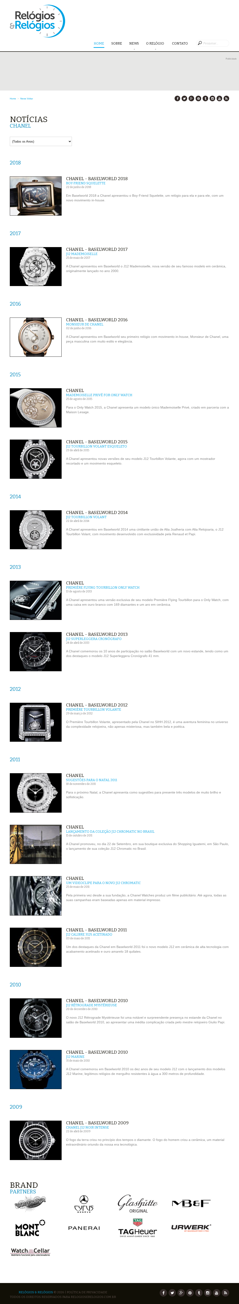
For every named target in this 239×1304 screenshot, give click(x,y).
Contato (180, 43)
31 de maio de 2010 (78, 1060)
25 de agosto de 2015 (79, 399)
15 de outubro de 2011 (79, 835)
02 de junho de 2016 (78, 328)
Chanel (75, 390)
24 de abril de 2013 (77, 642)
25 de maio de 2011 (77, 886)
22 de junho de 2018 (78, 187)
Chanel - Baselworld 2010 (97, 1000)
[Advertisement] (123, 71)
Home (99, 43)
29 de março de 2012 (79, 713)
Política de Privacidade (87, 1292)
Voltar (30, 98)
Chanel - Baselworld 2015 (96, 441)
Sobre (116, 43)
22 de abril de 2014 (77, 521)
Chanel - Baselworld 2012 (97, 705)
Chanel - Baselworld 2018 (97, 178)
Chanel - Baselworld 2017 (97, 249)
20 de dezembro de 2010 (82, 1009)
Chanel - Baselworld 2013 (97, 634)
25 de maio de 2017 (78, 257)
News (134, 43)
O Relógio (155, 43)
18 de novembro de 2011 (81, 784)
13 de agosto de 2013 (79, 591)
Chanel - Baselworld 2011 (96, 930)
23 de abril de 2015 (77, 450)
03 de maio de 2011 (78, 938)
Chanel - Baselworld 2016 (97, 319)
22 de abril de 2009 (78, 1131)
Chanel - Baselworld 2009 (97, 1123)
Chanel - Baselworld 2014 (97, 512)
